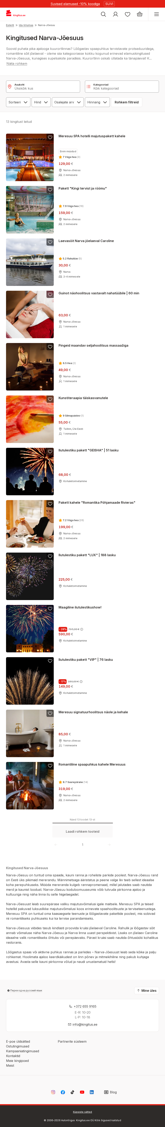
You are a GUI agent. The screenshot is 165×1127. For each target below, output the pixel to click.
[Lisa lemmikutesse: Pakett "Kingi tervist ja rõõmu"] (50, 189)
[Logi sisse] (115, 14)
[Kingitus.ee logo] (17, 14)
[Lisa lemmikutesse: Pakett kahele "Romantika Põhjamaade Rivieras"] (50, 503)
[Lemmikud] (127, 14)
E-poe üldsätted (18, 1041)
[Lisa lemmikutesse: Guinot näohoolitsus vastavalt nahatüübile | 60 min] (50, 294)
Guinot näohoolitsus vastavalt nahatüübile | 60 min (99, 293)
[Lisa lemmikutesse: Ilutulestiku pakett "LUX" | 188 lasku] (50, 556)
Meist (10, 1065)
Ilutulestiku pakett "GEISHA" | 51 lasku (89, 450)
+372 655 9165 (85, 1006)
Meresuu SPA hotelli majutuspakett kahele (92, 136)
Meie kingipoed (17, 1061)
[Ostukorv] (139, 14)
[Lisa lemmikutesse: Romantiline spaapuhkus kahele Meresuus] (50, 765)
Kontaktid (13, 1056)
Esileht (10, 25)
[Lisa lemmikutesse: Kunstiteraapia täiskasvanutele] (50, 399)
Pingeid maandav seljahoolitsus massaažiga (93, 345)
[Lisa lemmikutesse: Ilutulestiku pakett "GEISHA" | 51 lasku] (50, 451)
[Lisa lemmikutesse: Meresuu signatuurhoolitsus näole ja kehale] (50, 713)
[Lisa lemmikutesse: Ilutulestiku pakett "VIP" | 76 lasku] (50, 660)
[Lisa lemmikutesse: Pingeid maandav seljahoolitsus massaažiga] (50, 346)
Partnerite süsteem (72, 1041)
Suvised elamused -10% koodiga (75, 4)
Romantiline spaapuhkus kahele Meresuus (92, 764)
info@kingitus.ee (85, 1024)
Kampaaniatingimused (22, 1051)
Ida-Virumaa (26, 25)
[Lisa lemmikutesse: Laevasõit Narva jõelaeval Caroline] (50, 242)
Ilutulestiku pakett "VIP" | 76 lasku (86, 660)
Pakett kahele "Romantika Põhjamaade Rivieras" (97, 502)
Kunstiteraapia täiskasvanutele (83, 398)
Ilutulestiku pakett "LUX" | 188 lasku (87, 555)
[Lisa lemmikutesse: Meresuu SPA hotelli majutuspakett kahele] (50, 137)
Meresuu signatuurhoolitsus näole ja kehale (93, 712)
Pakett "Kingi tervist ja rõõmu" (83, 188)
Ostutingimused (17, 1046)
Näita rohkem (16, 64)
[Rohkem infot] (81, 629)
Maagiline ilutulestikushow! (80, 607)
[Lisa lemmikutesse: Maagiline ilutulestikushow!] (50, 608)
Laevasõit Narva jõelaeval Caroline (86, 241)
